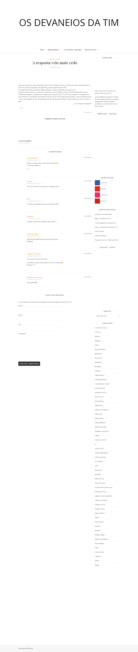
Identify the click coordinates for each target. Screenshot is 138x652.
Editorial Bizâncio (100, 423)
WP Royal (30, 648)
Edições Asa (99, 405)
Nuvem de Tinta (100, 483)
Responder (87, 157)
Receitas (97, 530)
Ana (28, 199)
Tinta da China (99, 552)
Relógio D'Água (100, 535)
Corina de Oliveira (34, 254)
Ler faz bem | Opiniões (73, 50)
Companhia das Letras (102, 384)
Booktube (98, 366)
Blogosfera (98, 354)
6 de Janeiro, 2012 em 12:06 (34, 256)
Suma (96, 548)
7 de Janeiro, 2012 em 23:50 (34, 279)
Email (20, 315)
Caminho (97, 371)
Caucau (30, 181)
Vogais (97, 565)
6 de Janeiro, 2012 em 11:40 (34, 236)
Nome (20, 306)
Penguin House (100, 509)
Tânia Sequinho (33, 234)
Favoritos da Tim (100, 440)
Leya (96, 466)
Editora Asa (98, 414)
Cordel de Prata (100, 388)
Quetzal (97, 526)
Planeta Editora (100, 513)
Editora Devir (99, 418)
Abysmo (97, 336)
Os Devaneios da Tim (69, 22)
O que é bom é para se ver (103, 487)
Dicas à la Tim (90, 50)
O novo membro (24, 141)
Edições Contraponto (101, 410)
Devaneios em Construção (103, 214)
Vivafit (97, 561)
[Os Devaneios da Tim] (11, 50)
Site (19, 324)
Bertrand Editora (100, 349)
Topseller (98, 556)
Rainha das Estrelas (34, 277)
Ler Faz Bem (99, 461)
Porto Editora (99, 522)
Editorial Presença (101, 427)
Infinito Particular (100, 457)
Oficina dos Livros (100, 492)
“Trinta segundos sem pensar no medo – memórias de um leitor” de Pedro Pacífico (106, 227)
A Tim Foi (98, 332)
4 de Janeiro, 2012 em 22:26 (34, 201)
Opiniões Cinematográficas (103, 496)
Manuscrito (98, 470)
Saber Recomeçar (100, 236)
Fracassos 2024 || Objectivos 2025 (106, 240)
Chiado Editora (99, 375)
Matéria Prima (99, 479)
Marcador (98, 474)
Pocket (97, 517)
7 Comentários (86, 112)
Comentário (22, 334)
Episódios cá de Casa (101, 431)
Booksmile (98, 362)
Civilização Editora (100, 379)
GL (96, 444)
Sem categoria (55, 59)
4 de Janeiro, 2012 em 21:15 (34, 160)
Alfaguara (98, 341)
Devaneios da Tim (100, 392)
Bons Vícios (98, 358)
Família (21, 108)
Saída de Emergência (101, 539)
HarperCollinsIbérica (101, 453)
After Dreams (32, 158)
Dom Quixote (99, 401)
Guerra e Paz (99, 448)
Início (42, 50)
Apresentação (53, 50)
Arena (97, 345)
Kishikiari (30, 216)
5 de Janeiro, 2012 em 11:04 (34, 218)
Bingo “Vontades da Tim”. (103, 218)
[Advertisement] (107, 599)
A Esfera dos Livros (101, 328)
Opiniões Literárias (101, 500)
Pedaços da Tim (100, 504)
